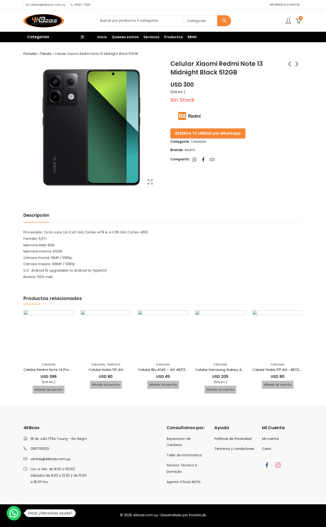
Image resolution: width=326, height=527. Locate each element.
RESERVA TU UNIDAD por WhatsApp (208, 133)
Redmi (190, 150)
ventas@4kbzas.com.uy (50, 459)
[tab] (36, 215)
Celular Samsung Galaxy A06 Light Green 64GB (236, 369)
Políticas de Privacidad (233, 438)
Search (224, 20)
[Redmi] (189, 115)
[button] (14, 513)
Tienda (45, 53)
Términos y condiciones (234, 448)
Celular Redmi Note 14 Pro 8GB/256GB (56, 369)
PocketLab (197, 515)
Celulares (198, 141)
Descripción (36, 215)
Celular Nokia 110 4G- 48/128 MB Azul (283, 369)
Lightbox (150, 181)
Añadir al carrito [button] (49, 389)
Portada (30, 53)
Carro (266, 448)
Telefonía (113, 364)
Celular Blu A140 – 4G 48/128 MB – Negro (173, 369)
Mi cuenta (270, 438)
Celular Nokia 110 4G (106, 369)
